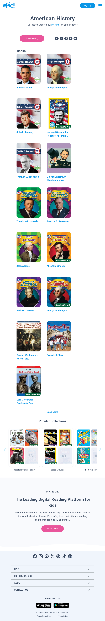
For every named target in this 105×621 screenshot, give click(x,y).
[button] (24, 447)
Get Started (52, 528)
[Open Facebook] (35, 556)
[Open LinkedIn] (70, 556)
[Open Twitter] (52, 556)
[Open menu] (100, 5)
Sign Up (87, 5)
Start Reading (31, 38)
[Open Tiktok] (64, 556)
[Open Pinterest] (58, 556)
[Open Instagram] (41, 556)
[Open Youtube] (47, 556)
